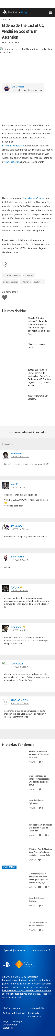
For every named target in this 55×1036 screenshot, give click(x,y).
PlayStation (17, 12)
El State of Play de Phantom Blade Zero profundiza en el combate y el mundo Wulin (40, 852)
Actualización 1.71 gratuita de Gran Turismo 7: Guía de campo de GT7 (40, 827)
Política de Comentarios (34, 1015)
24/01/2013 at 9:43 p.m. (19, 487)
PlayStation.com (11, 1008)
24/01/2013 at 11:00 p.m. (20, 529)
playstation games (10, 282)
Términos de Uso (36, 1008)
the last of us (39, 282)
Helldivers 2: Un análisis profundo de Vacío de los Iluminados (39, 754)
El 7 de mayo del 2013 (13, 145)
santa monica (26, 282)
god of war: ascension (12, 275)
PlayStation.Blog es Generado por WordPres (13, 1024)
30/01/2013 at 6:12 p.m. (19, 666)
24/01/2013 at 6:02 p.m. (20, 456)
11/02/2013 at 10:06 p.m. (20, 703)
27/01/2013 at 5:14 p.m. (19, 590)
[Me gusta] (40, 762)
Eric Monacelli (18, 86)
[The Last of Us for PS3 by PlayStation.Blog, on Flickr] (27, 180)
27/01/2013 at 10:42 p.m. (20, 630)
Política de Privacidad (14, 1013)
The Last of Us (12, 161)
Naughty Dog (28, 275)
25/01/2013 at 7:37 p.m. (20, 559)
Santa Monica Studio (33, 198)
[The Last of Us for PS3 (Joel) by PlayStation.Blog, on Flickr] (27, 107)
